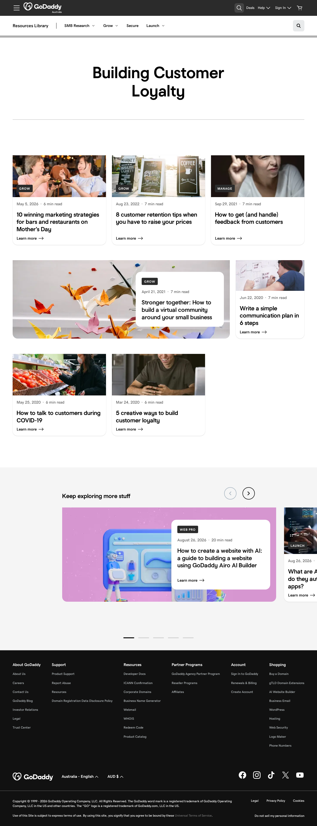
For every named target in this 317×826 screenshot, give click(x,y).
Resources (59, 692)
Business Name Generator (142, 701)
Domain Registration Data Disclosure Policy (82, 701)
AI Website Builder (282, 692)
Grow (108, 25)
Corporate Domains (137, 692)
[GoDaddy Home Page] (33, 777)
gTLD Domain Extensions (286, 683)
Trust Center (22, 727)
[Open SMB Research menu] (93, 26)
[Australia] (42, 6)
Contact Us (20, 692)
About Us (19, 674)
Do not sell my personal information (279, 816)
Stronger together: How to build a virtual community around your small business (177, 309)
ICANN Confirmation (138, 683)
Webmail (130, 709)
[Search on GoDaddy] (298, 25)
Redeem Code (133, 727)
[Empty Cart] (299, 7)
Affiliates (178, 692)
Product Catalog (135, 736)
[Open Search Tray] (239, 8)
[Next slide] (248, 493)
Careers (18, 683)
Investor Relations (25, 709)
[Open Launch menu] (163, 26)
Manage (224, 188)
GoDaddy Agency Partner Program (196, 674)
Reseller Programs (184, 683)
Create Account (242, 692)
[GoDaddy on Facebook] (242, 777)
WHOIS (129, 718)
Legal (16, 718)
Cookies (298, 801)
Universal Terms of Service (193, 815)
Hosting (274, 718)
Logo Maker (277, 736)
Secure (132, 25)
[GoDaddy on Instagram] (256, 777)
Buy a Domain (279, 674)
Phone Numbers (280, 745)
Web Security (278, 727)
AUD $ (113, 776)
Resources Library (30, 25)
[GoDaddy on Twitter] (285, 777)
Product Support (63, 674)
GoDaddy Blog (23, 701)
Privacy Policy (275, 801)
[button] (128, 637)
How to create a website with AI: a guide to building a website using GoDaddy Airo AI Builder (219, 558)
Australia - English (78, 776)
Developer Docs (135, 674)
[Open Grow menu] (117, 26)
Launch (152, 25)
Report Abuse (61, 683)
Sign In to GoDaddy (244, 674)
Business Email (279, 701)
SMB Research (76, 25)
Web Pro (187, 529)
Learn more (187, 580)
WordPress (277, 709)
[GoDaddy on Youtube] (299, 777)
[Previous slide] (230, 493)
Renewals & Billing (244, 683)
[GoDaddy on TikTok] (271, 777)
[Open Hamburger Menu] (15, 8)
